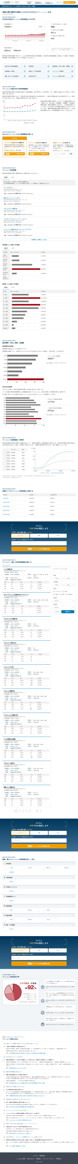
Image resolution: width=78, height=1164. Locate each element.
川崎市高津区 (6, 502)
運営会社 (58, 1158)
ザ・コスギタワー (8, 187)
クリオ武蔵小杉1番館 (10, 739)
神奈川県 (24, 6)
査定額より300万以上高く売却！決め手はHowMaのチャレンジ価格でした (60, 987)
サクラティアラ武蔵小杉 (10, 618)
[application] (25, 36)
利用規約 (38, 1158)
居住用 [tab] (5, 177)
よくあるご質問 (21, 1158)
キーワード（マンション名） (61, 568)
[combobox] (60, 154)
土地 (57, 535)
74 (37, 811)
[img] (52, 460)
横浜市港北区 (6, 510)
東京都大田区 (6, 506)
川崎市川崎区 (6, 514)
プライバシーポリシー (48, 1158)
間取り (55, 588)
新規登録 (42, 1155)
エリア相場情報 (17, 6)
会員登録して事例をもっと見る (39, 239)
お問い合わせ (30, 1158)
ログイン (35, 1155)
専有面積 (56, 582)
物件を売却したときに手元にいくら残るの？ (20, 1133)
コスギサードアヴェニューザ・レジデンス (15, 219)
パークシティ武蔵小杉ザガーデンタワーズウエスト (18, 229)
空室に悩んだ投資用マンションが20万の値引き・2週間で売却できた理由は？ (60, 1001)
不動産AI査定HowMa (7, 6)
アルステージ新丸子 (9, 763)
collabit (40, 1161)
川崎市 (29, 6)
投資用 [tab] (12, 177)
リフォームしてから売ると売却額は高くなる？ (20, 1120)
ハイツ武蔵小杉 (8, 569)
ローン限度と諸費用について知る (17, 1146)
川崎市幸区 (5, 498)
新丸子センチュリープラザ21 (12, 198)
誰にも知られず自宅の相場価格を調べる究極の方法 (21, 1106)
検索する (67, 611)
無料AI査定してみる (69, 2)
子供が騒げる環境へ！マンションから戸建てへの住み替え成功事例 (60, 1012)
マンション (20, 535)
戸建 (39, 535)
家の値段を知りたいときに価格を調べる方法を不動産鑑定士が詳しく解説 (27, 1083)
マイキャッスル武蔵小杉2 (11, 715)
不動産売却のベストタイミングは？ (18, 1068)
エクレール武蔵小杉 (9, 691)
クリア (57, 611)
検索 (71, 153)
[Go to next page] (40, 810)
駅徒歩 (55, 597)
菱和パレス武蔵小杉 (9, 787)
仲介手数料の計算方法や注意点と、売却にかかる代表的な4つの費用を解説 (27, 1053)
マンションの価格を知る (39, 153)
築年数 (55, 604)
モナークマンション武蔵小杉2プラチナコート (16, 594)
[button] (50, 2)
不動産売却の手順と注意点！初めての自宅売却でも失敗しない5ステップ (26, 1095)
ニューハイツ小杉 (9, 666)
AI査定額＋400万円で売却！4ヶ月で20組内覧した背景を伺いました (60, 1024)
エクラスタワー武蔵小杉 (10, 208)
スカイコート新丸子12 (10, 642)
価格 (55, 575)
